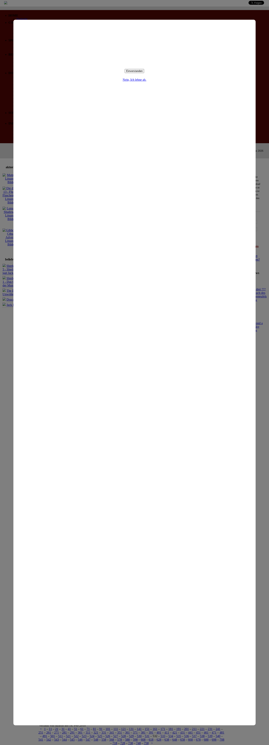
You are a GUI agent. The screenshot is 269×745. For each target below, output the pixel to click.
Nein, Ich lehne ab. (134, 79)
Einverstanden (134, 71)
